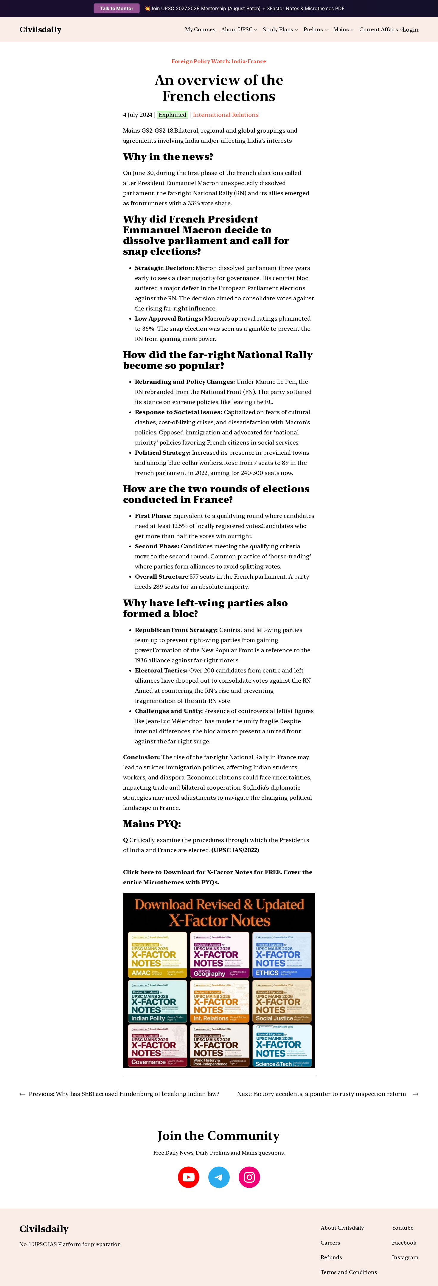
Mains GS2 (137, 130)
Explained (173, 114)
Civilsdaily (40, 29)
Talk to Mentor (116, 8)
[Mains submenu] (352, 29)
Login (411, 29)
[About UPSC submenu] (255, 29)
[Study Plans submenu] (296, 29)
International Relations (226, 114)
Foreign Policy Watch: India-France (219, 61)
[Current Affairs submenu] (401, 29)
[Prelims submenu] (326, 29)
